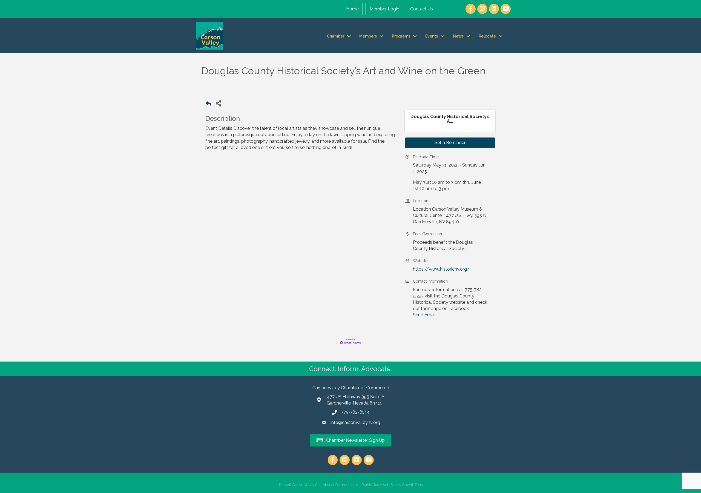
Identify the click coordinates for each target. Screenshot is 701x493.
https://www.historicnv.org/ (441, 269)
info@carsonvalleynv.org (355, 422)
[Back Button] (208, 104)
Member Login (384, 9)
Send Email (424, 314)
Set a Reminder (450, 142)
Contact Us (421, 9)
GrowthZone (412, 485)
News (458, 36)
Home (352, 9)
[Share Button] (218, 103)
